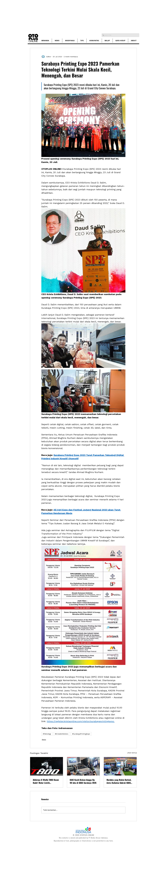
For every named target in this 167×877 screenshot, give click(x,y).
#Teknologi (47, 734)
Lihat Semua (132, 753)
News (44, 739)
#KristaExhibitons (61, 734)
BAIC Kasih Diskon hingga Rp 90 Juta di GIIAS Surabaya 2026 (83, 781)
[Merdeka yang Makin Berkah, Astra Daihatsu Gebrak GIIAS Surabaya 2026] (120, 766)
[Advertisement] (68, 16)
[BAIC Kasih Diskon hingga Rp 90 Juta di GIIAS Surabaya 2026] (83, 766)
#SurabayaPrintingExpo (81, 734)
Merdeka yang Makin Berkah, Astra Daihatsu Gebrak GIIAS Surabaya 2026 (119, 781)
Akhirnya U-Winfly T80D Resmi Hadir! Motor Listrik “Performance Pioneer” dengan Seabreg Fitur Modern (46, 781)
